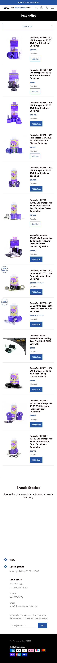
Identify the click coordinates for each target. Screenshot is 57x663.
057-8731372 (16, 596)
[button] (36, 8)
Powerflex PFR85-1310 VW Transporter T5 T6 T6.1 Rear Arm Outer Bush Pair (41, 106)
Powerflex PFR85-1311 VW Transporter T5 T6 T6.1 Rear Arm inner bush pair (41, 171)
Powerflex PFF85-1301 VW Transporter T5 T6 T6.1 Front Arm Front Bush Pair (41, 74)
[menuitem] (36, 8)
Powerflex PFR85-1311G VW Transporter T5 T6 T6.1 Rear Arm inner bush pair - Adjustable (41, 406)
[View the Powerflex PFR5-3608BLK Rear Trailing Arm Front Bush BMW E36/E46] (14, 346)
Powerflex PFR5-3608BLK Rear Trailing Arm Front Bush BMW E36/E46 (40, 339)
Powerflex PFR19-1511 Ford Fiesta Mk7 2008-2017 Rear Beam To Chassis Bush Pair (41, 139)
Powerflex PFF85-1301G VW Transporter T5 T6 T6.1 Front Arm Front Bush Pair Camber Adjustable (41, 241)
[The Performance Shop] (16, 8)
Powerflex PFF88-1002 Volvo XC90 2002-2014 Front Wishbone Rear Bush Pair (41, 274)
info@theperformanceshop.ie (23, 606)
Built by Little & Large (17, 647)
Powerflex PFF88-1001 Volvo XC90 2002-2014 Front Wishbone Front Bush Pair (41, 307)
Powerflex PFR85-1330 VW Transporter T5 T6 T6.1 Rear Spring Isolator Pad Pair (41, 372)
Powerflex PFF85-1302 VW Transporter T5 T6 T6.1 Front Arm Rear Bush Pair (41, 41)
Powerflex (33, 53)
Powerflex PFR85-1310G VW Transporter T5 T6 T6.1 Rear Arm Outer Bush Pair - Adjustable (41, 441)
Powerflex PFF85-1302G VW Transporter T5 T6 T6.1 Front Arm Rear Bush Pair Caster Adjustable (41, 205)
